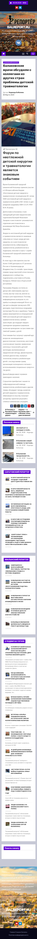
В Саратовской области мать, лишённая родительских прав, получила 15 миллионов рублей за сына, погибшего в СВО (17, 493)
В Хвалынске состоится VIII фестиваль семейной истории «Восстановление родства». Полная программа (17, 584)
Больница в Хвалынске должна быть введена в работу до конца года (20, 624)
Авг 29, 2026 (20, 432)
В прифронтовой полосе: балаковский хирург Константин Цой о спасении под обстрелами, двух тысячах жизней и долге (18, 650)
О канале (18, 932)
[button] (27, 53)
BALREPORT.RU (18, 27)
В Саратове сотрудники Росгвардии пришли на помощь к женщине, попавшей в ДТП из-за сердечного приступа (17, 523)
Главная (12, 932)
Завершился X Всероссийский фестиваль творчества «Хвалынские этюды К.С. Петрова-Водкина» (17, 569)
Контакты (24, 932)
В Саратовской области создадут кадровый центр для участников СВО (21, 479)
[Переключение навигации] (23, 53)
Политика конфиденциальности (18, 935)
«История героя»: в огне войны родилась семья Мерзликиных (20, 771)
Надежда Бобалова (16, 92)
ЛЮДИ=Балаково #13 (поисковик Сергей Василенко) (19, 824)
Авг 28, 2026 (20, 445)
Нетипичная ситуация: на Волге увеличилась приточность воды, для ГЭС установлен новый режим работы (18, 508)
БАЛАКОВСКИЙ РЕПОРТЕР (11, 62)
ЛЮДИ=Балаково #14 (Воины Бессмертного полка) (19, 806)
